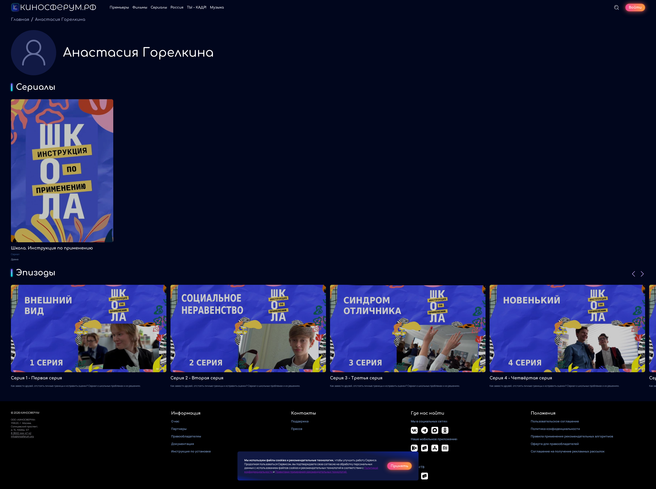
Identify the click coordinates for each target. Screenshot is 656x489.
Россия (176, 7)
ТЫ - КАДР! (197, 7)
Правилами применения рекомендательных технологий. (311, 472)
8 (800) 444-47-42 (21, 433)
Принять (399, 466)
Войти (635, 7)
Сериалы (159, 7)
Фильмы (139, 7)
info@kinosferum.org (22, 436)
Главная (20, 19)
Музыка (217, 7)
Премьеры (119, 7)
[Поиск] (616, 7)
